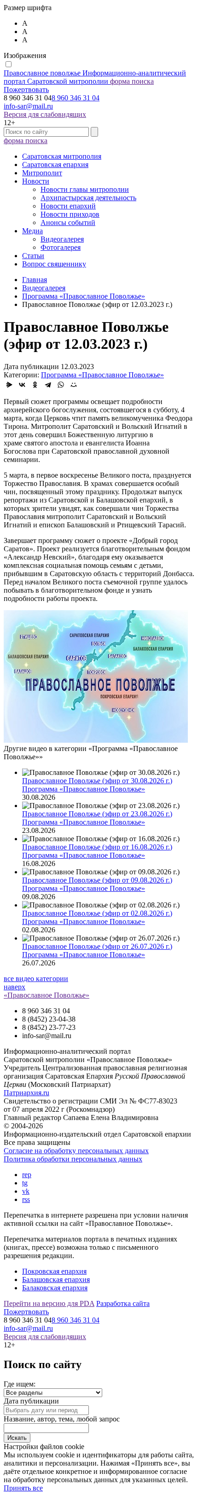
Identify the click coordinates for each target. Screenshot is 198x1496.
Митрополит (42, 173)
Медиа (32, 231)
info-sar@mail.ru (28, 106)
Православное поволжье (95, 77)
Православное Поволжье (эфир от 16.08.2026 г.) (97, 847)
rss (26, 1199)
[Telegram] (47, 384)
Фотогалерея (61, 247)
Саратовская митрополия (61, 156)
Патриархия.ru (26, 1093)
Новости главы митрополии (85, 189)
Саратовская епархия (55, 164)
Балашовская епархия (56, 1279)
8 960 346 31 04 (75, 98)
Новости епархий (68, 206)
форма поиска (132, 81)
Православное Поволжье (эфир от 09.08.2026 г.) (97, 880)
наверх (14, 987)
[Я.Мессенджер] (9, 384)
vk (25, 1191)
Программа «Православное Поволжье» (102, 375)
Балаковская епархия (54, 1288)
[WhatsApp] (60, 384)
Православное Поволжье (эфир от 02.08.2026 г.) (97, 913)
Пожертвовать (26, 89)
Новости (35, 181)
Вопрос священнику (54, 264)
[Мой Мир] (73, 384)
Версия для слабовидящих (45, 114)
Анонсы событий (68, 222)
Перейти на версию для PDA (49, 1303)
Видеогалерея (62, 239)
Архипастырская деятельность (88, 198)
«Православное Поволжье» (46, 995)
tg (25, 1183)
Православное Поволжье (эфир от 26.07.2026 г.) (97, 946)
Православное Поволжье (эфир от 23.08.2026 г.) (97, 814)
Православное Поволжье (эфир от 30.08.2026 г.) (97, 781)
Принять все (23, 1488)
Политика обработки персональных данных (73, 1159)
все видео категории (36, 978)
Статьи (33, 256)
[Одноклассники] (35, 384)
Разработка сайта (123, 1303)
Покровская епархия (54, 1271)
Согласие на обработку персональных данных (76, 1151)
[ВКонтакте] (22, 384)
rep (26, 1174)
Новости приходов (70, 214)
